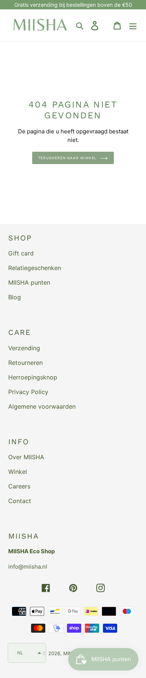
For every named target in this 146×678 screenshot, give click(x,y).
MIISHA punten (29, 282)
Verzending (24, 348)
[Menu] (133, 25)
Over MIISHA (26, 457)
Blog (14, 297)
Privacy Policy (28, 392)
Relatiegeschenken (34, 268)
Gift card (21, 253)
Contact (19, 501)
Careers (19, 486)
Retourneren (25, 362)
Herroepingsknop (32, 377)
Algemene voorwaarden (42, 406)
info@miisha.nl (27, 566)
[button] (27, 653)
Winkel (17, 471)
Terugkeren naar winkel (67, 158)
